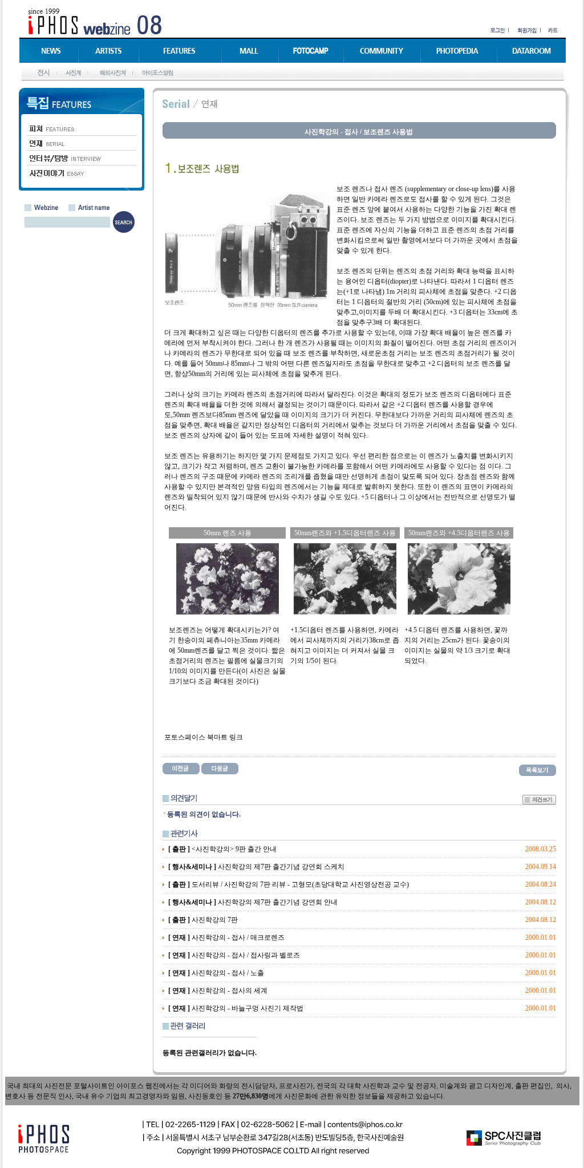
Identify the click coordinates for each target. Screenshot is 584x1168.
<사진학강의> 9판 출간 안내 (222, 849)
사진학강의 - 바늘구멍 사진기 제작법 (235, 1008)
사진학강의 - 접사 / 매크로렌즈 (226, 937)
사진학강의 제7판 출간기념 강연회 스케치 (256, 867)
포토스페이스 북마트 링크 (203, 737)
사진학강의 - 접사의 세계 (217, 991)
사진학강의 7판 (203, 920)
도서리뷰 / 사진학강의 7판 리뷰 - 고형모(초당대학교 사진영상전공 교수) (288, 884)
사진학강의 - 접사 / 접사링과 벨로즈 (234, 955)
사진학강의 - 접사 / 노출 (216, 973)
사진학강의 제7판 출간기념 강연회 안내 (253, 902)
